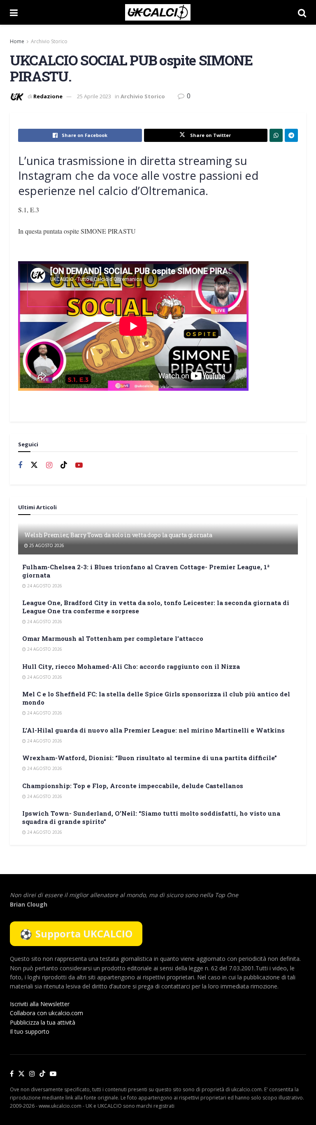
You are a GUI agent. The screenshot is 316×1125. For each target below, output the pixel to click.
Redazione (48, 96)
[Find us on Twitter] (34, 465)
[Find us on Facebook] (20, 465)
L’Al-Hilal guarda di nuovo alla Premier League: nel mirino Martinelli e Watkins (153, 730)
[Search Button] (302, 12)
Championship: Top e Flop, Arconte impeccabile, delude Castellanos (132, 786)
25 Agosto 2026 (46, 545)
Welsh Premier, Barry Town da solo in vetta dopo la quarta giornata (118, 535)
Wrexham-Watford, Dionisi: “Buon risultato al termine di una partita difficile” (149, 758)
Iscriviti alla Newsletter (40, 1004)
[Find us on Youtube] (79, 465)
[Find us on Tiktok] (63, 465)
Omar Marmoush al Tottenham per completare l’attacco (112, 638)
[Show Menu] (14, 12)
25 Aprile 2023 (94, 96)
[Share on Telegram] (291, 135)
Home (17, 41)
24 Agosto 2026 (44, 586)
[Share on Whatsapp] (276, 135)
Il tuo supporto (29, 1031)
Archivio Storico (49, 41)
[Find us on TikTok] (42, 1074)
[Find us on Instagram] (49, 465)
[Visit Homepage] (158, 12)
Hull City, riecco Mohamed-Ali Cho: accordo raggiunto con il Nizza (131, 666)
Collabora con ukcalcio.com (46, 1013)
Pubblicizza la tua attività (42, 1022)
